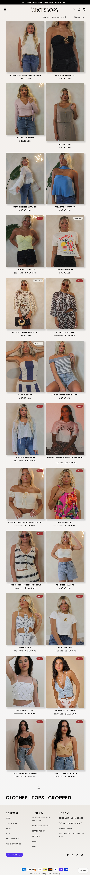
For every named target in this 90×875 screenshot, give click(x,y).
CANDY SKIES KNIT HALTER (65, 711)
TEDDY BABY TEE (65, 648)
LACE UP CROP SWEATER (25, 458)
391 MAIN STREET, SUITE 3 (70, 823)
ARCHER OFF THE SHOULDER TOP (65, 395)
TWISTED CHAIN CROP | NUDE (65, 773)
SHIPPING (36, 836)
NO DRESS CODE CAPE (65, 332)
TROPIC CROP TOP (65, 522)
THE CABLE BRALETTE (65, 585)
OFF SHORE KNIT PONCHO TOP (25, 332)
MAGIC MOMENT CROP (25, 710)
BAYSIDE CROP (25, 648)
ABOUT (9, 818)
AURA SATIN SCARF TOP (65, 207)
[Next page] (51, 786)
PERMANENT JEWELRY (41, 826)
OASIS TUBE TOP (25, 395)
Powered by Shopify (53, 874)
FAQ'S (34, 841)
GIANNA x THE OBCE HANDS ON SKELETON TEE (65, 459)
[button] (4, 9)
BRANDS (9, 828)
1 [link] (38, 787)
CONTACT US (11, 823)
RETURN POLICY (38, 831)
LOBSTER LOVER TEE (65, 270)
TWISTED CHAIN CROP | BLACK (25, 773)
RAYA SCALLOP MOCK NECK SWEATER (25, 75)
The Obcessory (41, 874)
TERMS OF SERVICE (13, 844)
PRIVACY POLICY (12, 839)
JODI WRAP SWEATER (25, 138)
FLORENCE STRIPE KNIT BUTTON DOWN (25, 585)
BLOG (8, 834)
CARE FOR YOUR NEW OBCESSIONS (41, 819)
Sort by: (46, 17)
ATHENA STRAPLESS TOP (65, 75)
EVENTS (35, 846)
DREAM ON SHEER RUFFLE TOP (25, 207)
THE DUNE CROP (65, 144)
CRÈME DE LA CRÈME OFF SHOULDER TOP (25, 522)
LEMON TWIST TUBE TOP (25, 270)
